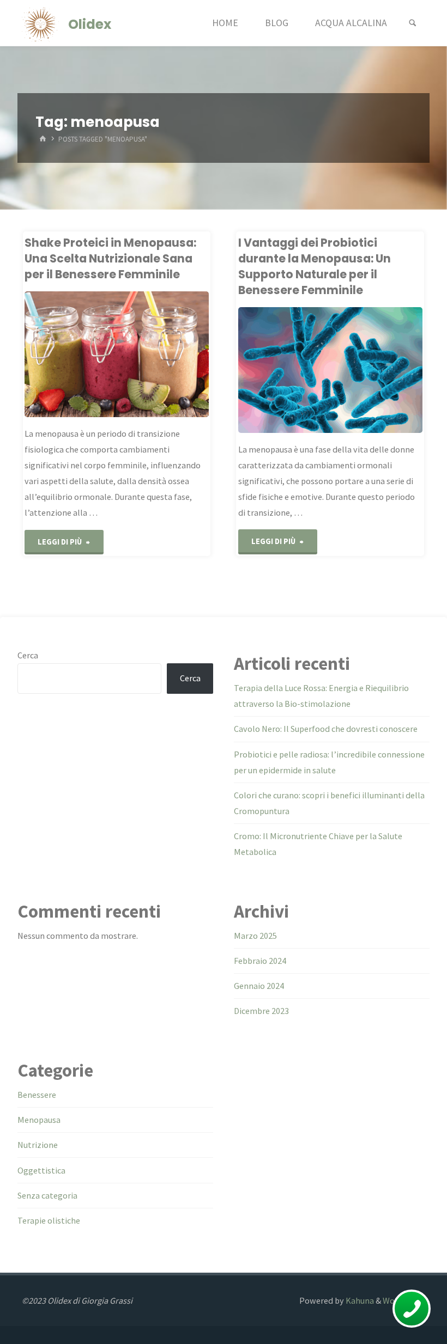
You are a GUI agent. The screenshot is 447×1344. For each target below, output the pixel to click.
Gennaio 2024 (259, 985)
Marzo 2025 (255, 935)
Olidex (89, 24)
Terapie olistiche (48, 1220)
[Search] (412, 23)
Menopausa (39, 1119)
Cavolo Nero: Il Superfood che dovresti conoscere (326, 728)
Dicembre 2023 (261, 1010)
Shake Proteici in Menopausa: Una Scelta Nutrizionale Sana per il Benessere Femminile (110, 258)
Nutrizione (37, 1144)
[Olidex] (40, 22)
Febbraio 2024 (260, 960)
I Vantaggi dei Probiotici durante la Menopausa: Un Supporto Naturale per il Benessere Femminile (314, 266)
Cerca (27, 655)
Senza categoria (47, 1195)
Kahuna (359, 1300)
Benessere (36, 1094)
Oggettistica (41, 1170)
